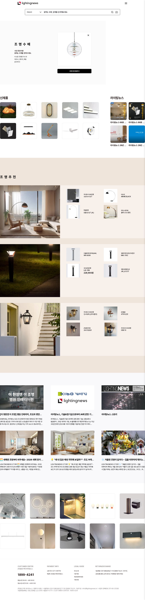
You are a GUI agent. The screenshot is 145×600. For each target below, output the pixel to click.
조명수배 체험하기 (74, 71)
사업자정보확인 (22, 590)
